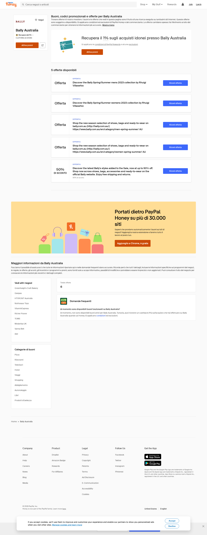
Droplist (55, 455)
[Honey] (11, 4)
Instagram (119, 466)
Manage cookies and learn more (67, 525)
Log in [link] (198, 4)
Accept (172, 521)
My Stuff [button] (156, 4)
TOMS (17, 318)
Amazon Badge (58, 460)
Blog (24, 477)
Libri (16, 395)
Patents (85, 466)
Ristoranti (19, 359)
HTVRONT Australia (24, 298)
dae (16, 334)
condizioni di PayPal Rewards (107, 44)
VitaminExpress (22, 308)
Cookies (85, 494)
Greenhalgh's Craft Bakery (26, 288)
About (25, 455)
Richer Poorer (21, 313)
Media (25, 483)
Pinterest (119, 471)
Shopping (19, 380)
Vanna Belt (19, 328)
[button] (155, 508)
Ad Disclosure (88, 477)
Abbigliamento (21, 385)
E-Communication (90, 483)
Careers (26, 466)
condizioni (100, 315)
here (64, 509)
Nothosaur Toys (22, 303)
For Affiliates (57, 471)
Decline (172, 526)
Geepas (18, 293)
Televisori (19, 365)
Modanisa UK (20, 323)
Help (25, 460)
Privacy (85, 455)
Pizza (17, 354)
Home (14, 421)
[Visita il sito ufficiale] (42, 45)
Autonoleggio (20, 390)
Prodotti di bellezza (23, 400)
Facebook (119, 455)
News (25, 471)
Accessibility (87, 488)
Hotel (17, 370)
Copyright (86, 460)
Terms (85, 471)
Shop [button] (142, 4)
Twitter (118, 460)
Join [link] (191, 4)
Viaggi (17, 375)
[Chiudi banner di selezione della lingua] (203, 526)
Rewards (171, 4)
